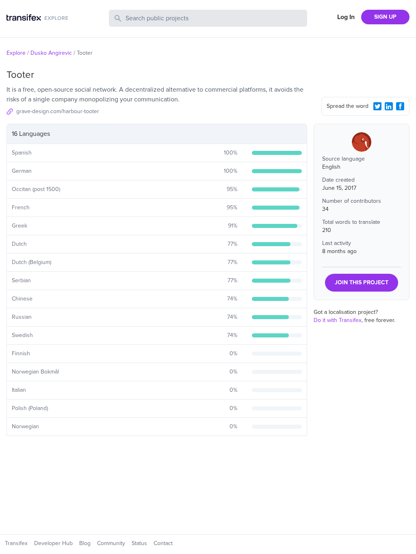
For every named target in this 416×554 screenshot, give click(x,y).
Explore (16, 52)
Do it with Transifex (338, 320)
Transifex (16, 543)
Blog (85, 543)
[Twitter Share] (377, 106)
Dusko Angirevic (51, 52)
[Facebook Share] (400, 106)
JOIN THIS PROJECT (361, 282)
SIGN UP (385, 16)
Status (139, 543)
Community (111, 543)
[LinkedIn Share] (388, 106)
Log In (346, 17)
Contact (163, 543)
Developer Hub (53, 543)
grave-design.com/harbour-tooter (57, 111)
